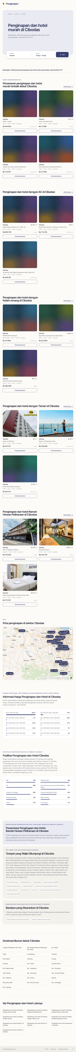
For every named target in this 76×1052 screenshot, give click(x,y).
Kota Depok (6, 959)
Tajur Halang (6, 973)
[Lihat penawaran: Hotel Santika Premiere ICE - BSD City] (20, 209)
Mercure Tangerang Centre (47, 441)
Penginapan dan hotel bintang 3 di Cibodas (13, 1024)
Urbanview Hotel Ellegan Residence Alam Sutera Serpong (20, 272)
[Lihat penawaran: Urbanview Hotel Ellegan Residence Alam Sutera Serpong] (20, 254)
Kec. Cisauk (30, 978)
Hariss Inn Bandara (8, 441)
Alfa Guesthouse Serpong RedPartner (50, 167)
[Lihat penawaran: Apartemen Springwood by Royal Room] (56, 317)
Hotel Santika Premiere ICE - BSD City (14, 227)
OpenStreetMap (66, 678)
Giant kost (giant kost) (45, 121)
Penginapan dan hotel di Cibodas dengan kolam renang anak (62, 1011)
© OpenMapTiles (52, 678)
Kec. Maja (55, 947)
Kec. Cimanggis (56, 982)
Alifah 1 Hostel (7, 121)
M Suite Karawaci (44, 550)
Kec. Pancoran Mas (33, 982)
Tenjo (4, 954)
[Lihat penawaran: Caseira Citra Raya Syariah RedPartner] (20, 149)
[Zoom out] (71, 632)
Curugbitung (31, 954)
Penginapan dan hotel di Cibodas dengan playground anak (62, 1017)
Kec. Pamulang (56, 968)
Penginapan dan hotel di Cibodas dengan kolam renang (13, 1011)
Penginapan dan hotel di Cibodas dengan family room (37, 1017)
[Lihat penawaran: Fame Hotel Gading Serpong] (20, 468)
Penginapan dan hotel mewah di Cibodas (37, 1024)
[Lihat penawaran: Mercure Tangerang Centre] (56, 423)
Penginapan (12, 4)
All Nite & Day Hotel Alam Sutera (12, 381)
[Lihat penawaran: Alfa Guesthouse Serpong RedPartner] (56, 149)
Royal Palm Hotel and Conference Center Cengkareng (55, 227)
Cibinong (30, 959)
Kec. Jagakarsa (32, 968)
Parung (54, 959)
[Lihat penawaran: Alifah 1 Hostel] (20, 103)
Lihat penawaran (20, 131)
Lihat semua (68, 86)
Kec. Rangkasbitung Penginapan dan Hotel (37, 948)
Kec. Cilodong (7, 978)
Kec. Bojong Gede (8, 968)
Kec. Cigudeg (7, 987)
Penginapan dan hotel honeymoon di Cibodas (62, 1024)
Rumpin (54, 978)
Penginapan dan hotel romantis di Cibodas (13, 1031)
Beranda (10, 14)
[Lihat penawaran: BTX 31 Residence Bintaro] (20, 532)
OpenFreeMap (43, 678)
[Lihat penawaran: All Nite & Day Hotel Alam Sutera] (20, 363)
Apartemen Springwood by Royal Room (51, 335)
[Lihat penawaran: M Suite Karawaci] (56, 532)
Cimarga (54, 954)
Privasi (46, 1049)
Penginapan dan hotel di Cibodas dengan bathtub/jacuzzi (37, 1011)
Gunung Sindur (56, 963)
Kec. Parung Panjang (58, 973)
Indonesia (16, 14)
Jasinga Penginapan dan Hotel (12, 947)
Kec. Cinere (30, 963)
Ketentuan (53, 1049)
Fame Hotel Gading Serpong (11, 486)
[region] (38, 653)
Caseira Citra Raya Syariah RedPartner (14, 167)
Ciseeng (5, 963)
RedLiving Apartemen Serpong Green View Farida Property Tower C (23, 595)
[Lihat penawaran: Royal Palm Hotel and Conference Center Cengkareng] (56, 209)
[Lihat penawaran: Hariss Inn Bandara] (20, 423)
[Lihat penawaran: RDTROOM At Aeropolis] (20, 317)
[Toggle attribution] (71, 678)
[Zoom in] (71, 629)
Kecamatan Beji (7, 982)
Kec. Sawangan (32, 973)
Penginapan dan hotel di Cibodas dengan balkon (13, 1017)
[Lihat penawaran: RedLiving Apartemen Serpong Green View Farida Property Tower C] (20, 577)
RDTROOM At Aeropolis (10, 335)
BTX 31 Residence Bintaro (10, 550)
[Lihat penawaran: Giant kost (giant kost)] (56, 103)
